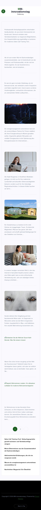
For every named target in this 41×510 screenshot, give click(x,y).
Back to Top (21, 506)
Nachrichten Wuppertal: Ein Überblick (17, 469)
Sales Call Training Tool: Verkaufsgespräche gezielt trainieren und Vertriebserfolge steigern (19, 441)
